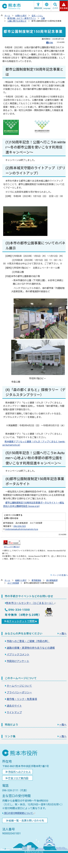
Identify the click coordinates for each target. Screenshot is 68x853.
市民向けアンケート (18, 661)
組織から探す (21, 580)
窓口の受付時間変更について (18, 813)
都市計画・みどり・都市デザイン (21, 18)
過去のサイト (14, 705)
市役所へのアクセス (19, 771)
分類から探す (21, 16)
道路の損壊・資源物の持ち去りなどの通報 (31, 647)
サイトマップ (14, 712)
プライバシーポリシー (19, 692)
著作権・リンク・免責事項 (22, 699)
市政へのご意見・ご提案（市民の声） (28, 641)
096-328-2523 (19, 526)
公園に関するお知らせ (16, 21)
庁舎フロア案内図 (18, 778)
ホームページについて (19, 685)
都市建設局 (36, 580)
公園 (43, 18)
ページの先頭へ (60, 575)
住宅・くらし (37, 16)
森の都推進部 (52, 580)
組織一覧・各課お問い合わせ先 (26, 820)
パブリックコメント (18, 654)
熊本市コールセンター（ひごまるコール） (30, 603)
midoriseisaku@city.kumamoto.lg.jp (21, 529)
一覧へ (62, 633)
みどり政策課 (13, 583)
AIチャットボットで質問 (21, 621)
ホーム (7, 16)
